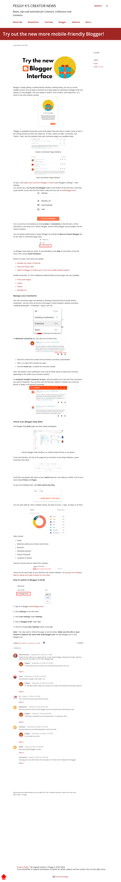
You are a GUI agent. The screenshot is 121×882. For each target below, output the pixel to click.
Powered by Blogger (61, 877)
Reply (21, 672)
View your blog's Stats (25, 267)
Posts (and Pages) (24, 280)
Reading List (21, 290)
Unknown (22, 727)
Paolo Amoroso (24, 654)
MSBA (21, 747)
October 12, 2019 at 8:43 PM (41, 713)
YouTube (48, 22)
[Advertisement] (56, 834)
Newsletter (33, 22)
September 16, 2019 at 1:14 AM (42, 683)
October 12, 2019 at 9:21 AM (38, 707)
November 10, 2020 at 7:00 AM (37, 727)
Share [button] (97, 52)
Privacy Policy (23, 867)
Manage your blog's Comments (28, 263)
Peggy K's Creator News (34, 6)
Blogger (62, 22)
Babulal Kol (23, 707)
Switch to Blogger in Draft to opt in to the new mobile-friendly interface (43, 270)
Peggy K (27, 663)
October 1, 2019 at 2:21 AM (31, 696)
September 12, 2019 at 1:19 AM (42, 663)
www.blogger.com (36, 606)
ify (19, 696)
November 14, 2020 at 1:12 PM (42, 733)
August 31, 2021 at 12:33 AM (38, 757)
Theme (19, 287)
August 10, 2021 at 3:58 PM (34, 747)
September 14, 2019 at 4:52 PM (35, 676)
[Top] (4, 877)
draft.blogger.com (68, 190)
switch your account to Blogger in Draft (38, 183)
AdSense (76, 22)
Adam (21, 676)
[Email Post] (44, 643)
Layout (19, 283)
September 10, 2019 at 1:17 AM (41, 654)
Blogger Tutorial (98, 67)
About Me (17, 22)
